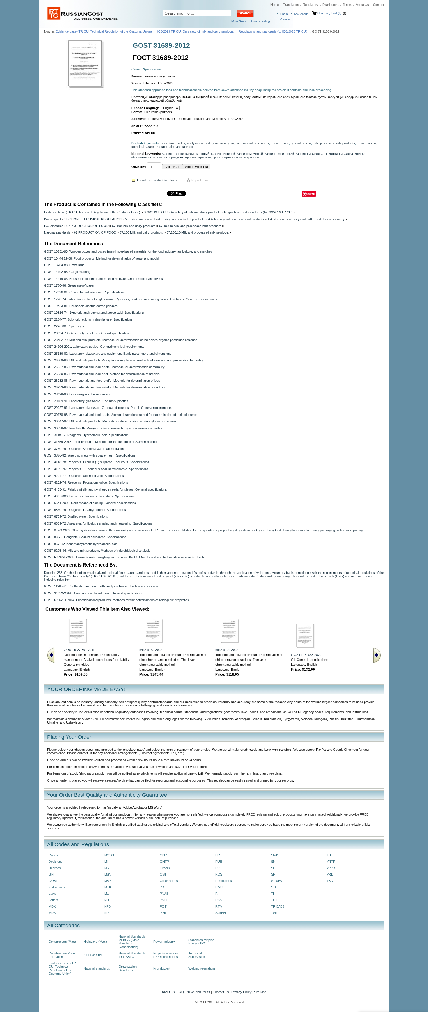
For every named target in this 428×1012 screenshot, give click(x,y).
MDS (52, 913)
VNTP (331, 861)
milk (315, 143)
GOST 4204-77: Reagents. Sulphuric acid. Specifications (84, 475)
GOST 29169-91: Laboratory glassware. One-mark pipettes (86, 401)
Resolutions (223, 881)
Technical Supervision (196, 954)
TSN (274, 913)
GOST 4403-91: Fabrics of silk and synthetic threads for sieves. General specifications (105, 489)
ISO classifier (53, 226)
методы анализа (341, 153)
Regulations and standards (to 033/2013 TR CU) (273, 31)
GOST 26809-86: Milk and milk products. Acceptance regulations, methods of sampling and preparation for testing (124, 360)
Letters (54, 900)
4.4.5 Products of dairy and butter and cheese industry (306, 219)
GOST (53, 881)
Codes (53, 855)
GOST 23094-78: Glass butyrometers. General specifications (87, 333)
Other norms (169, 881)
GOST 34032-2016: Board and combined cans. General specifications (93, 593)
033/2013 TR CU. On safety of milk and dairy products (195, 31)
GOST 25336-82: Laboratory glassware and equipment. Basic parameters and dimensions (107, 353)
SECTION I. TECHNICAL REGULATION (93, 219)
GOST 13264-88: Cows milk (64, 265)
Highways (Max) (95, 941)
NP (106, 913)
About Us (362, 4)
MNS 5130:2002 (150, 649)
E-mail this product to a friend (157, 180)
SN (273, 861)
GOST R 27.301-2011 (79, 649)
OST (163, 874)
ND (106, 900)
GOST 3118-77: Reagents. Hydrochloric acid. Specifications (86, 435)
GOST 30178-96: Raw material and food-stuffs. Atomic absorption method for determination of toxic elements (120, 414)
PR (217, 855)
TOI (274, 900)
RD (217, 868)
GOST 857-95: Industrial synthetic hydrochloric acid (80, 544)
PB (162, 887)
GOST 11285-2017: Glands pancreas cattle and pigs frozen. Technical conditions (101, 586)
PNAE (164, 893)
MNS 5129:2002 (226, 649)
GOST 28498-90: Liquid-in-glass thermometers (77, 394)
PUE (218, 861)
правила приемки (198, 157)
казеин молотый (197, 153)
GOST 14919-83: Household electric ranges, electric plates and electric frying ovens (103, 278)
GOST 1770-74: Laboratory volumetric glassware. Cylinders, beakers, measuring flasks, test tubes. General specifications (130, 299)
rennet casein (366, 143)
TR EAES (277, 906)
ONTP (164, 861)
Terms (347, 4)
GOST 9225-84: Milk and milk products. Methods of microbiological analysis (97, 550)
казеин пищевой (223, 153)
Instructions (57, 887)
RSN (218, 900)
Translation (291, 4)
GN (51, 874)
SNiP (274, 855)
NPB (107, 906)
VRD (330, 874)
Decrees (55, 868)
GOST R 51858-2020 (306, 654)
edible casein (280, 143)
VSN (330, 881)
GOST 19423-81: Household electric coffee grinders (81, 306)
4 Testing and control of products (181, 219)
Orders (165, 868)
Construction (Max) (62, 941)
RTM (218, 906)
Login (284, 13)
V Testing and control (140, 219)
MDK (52, 906)
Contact (378, 4)
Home (274, 4)
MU (106, 893)
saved (285, 19)
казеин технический (279, 153)
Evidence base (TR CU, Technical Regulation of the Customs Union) (104, 31)
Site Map (260, 992)
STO (274, 887)
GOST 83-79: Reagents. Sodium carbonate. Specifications (85, 537)
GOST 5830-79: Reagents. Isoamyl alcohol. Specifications (85, 510)
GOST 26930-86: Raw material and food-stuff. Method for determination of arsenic (102, 374)
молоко (360, 153)
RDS (218, 874)
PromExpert (52, 219)
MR (106, 868)
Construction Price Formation (62, 954)
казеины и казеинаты (311, 153)
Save (311, 193)
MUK (107, 887)
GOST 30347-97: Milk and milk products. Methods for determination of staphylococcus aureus (110, 421)
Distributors (330, 4)
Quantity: (138, 166)
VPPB (331, 868)
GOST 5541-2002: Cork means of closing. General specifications (90, 503)
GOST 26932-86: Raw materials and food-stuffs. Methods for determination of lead (102, 380)
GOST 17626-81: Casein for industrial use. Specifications (84, 292)
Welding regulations (202, 968)
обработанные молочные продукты (157, 157)
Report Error (200, 180)
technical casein (142, 146)
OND (163, 855)
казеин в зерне (173, 153)
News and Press (198, 992)
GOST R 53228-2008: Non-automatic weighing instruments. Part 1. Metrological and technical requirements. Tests (124, 557)
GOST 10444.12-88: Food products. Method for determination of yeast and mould (101, 258)
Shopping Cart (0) (329, 13)
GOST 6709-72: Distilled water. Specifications (76, 516)
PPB (163, 913)
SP (273, 874)
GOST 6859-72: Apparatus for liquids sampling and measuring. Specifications (98, 523)
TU (329, 855)
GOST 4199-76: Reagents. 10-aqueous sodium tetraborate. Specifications (96, 469)
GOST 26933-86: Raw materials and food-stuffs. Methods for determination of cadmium (105, 387)
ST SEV (276, 881)
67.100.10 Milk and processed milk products (190, 226)
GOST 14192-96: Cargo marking (67, 272)
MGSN (109, 855)
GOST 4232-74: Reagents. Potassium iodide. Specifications (86, 482)
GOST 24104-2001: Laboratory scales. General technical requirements (94, 346)
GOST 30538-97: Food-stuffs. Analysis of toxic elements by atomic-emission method (103, 428)
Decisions (56, 861)
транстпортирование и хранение (237, 157)
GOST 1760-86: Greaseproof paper (69, 285)
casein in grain (223, 143)
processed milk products (337, 143)
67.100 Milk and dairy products (133, 226)
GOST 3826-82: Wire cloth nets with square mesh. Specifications (90, 455)
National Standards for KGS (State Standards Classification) (132, 942)
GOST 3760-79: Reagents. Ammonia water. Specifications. (85, 448)
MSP (107, 881)
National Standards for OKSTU (132, 954)
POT (163, 906)
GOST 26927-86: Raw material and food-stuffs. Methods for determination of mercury (104, 367)
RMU (219, 887)
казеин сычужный (250, 153)
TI (272, 893)
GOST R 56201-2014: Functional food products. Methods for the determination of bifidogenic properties (116, 600)
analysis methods (199, 143)
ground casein (301, 143)
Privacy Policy (241, 992)
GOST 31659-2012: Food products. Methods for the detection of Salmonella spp (100, 441)
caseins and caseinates (252, 143)
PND (163, 900)
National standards (57, 232)
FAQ (181, 992)
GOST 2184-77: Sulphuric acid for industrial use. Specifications (88, 319)
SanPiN (220, 913)
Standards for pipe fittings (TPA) (201, 941)
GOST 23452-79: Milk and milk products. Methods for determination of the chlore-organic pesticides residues (120, 340)
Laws (52, 893)
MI (106, 861)
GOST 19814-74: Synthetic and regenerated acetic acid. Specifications (94, 312)
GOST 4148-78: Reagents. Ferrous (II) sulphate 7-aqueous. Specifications (96, 462)
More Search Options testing (250, 21)
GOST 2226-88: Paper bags (64, 326)
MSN (107, 874)
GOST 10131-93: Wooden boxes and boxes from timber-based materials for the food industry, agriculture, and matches (128, 251)
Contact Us (221, 992)
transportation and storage (174, 146)
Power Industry (164, 941)
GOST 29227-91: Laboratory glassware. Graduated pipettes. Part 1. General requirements (108, 407)
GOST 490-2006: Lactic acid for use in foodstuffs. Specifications (89, 496)
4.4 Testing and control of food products (236, 219)
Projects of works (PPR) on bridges (165, 954)
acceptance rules (173, 143)
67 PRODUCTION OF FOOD (87, 226)
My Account (301, 13)
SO (273, 868)
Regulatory (310, 4)
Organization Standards (128, 968)
